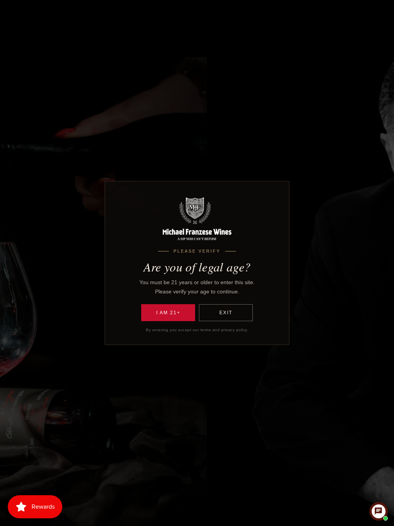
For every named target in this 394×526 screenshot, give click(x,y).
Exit (225, 312)
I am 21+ (168, 312)
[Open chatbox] (378, 511)
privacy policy (234, 330)
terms (205, 330)
